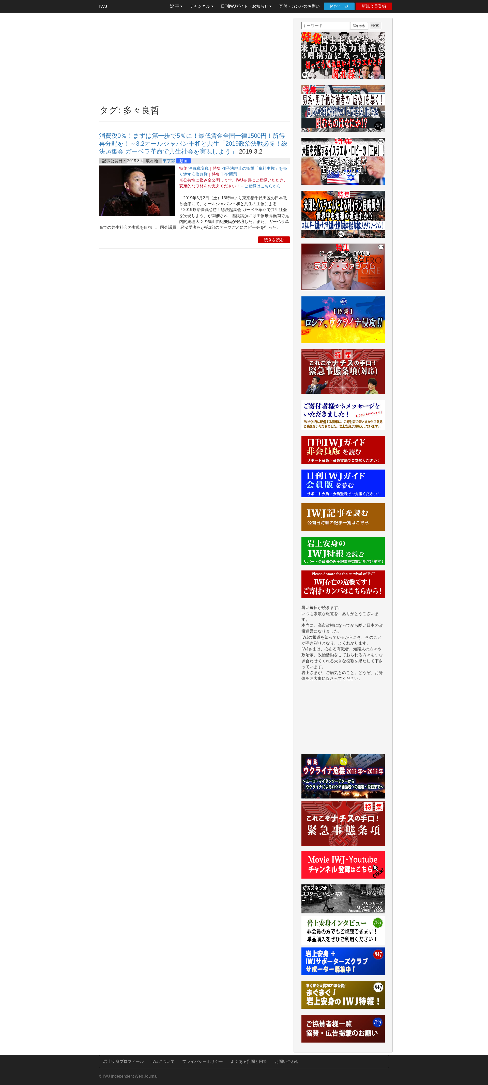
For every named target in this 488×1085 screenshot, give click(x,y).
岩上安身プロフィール (123, 1061)
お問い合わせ (287, 1061)
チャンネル (200, 6)
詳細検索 (359, 26)
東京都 (169, 161)
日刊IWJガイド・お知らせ (245, 6)
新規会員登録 (374, 6)
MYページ (339, 6)
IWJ (103, 6)
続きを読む (274, 240)
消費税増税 (198, 168)
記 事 (175, 6)
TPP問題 (229, 174)
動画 (183, 161)
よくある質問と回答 (249, 1061)
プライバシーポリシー (202, 1061)
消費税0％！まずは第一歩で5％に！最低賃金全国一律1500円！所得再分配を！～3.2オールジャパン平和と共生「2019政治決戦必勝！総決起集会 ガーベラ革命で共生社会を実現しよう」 (193, 143)
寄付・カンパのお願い (299, 6)
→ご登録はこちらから (260, 186)
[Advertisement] (194, 53)
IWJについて (163, 1061)
